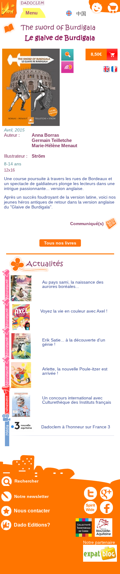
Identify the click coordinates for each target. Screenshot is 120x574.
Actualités (44, 264)
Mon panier (112, 8)
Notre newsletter (31, 496)
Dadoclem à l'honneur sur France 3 (75, 427)
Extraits (67, 55)
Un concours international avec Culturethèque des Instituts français (76, 400)
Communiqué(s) (87, 223)
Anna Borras (45, 135)
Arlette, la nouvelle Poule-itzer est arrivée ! (74, 371)
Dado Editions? (32, 525)
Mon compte (97, 8)
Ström (38, 156)
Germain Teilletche (52, 140)
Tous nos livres (60, 243)
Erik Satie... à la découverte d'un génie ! (73, 342)
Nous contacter (32, 510)
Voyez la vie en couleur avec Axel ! (73, 311)
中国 (81, 13)
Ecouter (67, 67)
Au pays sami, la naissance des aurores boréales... (72, 284)
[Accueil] (32, 3)
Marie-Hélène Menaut (54, 145)
